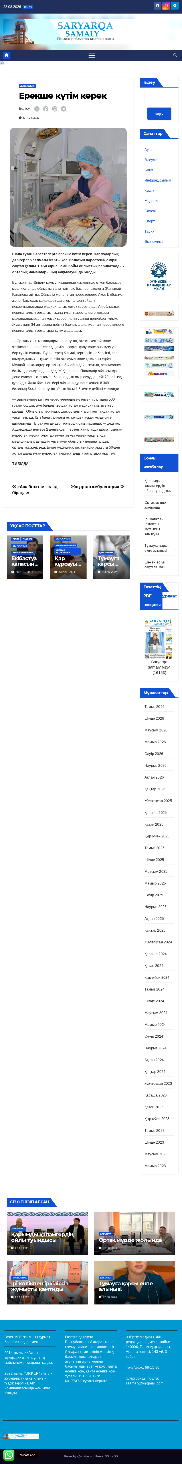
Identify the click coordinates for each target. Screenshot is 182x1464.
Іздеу (149, 82)
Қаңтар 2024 (154, 1072)
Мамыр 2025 (155, 883)
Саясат (150, 211)
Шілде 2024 (154, 1001)
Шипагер (105, 1277)
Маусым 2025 (155, 871)
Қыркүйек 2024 (157, 977)
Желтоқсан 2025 (158, 801)
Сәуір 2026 (153, 754)
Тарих (149, 231)
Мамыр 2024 (155, 1025)
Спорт (149, 221)
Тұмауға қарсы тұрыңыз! (110, 564)
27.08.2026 (22, 1248)
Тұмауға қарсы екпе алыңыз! (126, 1286)
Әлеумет (151, 160)
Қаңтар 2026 (154, 789)
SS (116, 1456)
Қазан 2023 (153, 1107)
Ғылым (27, 539)
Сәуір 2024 (153, 1036)
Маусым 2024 (155, 1013)
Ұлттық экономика (63, 551)
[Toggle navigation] (92, 55)
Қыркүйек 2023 (157, 1119)
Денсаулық (27, 86)
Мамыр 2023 (155, 1166)
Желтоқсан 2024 (158, 942)
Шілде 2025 (154, 860)
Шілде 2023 (154, 1142)
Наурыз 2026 (155, 765)
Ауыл (148, 150)
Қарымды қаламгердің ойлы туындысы (158, 486)
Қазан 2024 (153, 966)
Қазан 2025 (153, 824)
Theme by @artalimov (78, 1456)
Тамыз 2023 (154, 1130)
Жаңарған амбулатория (95, 486)
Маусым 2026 (155, 730)
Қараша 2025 (155, 813)
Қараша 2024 (155, 954)
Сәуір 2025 (153, 895)
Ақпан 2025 (154, 919)
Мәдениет (152, 201)
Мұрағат (167, 596)
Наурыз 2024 (155, 1048)
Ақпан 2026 (154, 777)
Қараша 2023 (155, 1095)
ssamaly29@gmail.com (145, 1383)
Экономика (153, 242)
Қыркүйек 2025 (157, 836)
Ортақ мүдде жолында (130, 1240)
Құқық (149, 190)
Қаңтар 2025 (154, 930)
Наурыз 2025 (155, 907)
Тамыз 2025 (154, 848)
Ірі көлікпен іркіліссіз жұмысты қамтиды (39, 1286)
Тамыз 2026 (154, 707)
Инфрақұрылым (23, 552)
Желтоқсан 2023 (158, 1083)
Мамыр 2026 (155, 742)
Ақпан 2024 (154, 1060)
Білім (16, 539)
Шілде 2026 (154, 718)
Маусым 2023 (155, 1154)
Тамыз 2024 (154, 989)
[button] (175, 55)
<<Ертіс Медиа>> (140, 1337)
